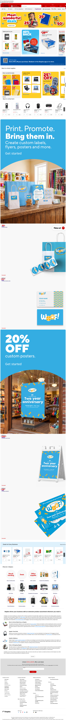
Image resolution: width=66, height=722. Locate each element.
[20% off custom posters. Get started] (33, 382)
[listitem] (7, 109)
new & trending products (19, 619)
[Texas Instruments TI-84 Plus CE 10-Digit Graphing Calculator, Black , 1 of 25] (7, 106)
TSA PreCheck (49, 634)
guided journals (16, 642)
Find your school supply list (40, 626)
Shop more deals (6, 52)
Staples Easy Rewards (33, 646)
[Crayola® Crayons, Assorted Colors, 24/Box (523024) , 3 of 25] (7, 46)
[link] (11, 1)
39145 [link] (7, 556)
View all (4, 96)
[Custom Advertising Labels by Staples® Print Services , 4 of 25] (16, 46)
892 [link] (27, 556)
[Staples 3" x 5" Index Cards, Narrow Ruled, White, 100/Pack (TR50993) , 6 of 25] (59, 551)
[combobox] (31, 6)
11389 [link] (17, 556)
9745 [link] (49, 556)
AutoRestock (24, 648)
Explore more (63, 96)
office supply (23, 617)
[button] (40, 6)
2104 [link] (59, 556)
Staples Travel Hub (30, 633)
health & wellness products (20, 640)
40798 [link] (38, 556)
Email (24, 667)
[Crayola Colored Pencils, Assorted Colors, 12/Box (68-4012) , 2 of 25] (16, 37)
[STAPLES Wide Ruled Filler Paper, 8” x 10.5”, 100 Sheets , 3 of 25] (28, 551)
